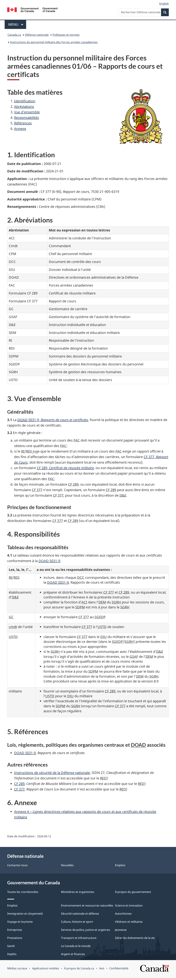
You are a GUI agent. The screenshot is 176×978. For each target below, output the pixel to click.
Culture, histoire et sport (77, 922)
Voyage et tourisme (20, 922)
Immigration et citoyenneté (25, 913)
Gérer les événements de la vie (135, 938)
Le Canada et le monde (76, 946)
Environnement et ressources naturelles (87, 905)
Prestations (14, 938)
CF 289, (65, 467)
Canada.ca (14, 35)
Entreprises (14, 930)
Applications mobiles (45, 968)
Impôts (11, 954)
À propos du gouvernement (133, 892)
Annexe (20, 128)
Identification (24, 101)
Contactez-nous (17, 865)
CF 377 (19, 789)
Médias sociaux (17, 968)
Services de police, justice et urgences (85, 930)
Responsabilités (26, 117)
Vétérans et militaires (129, 922)
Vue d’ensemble (27, 112)
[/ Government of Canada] (32, 10)
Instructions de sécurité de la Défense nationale (52, 772)
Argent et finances (73, 954)
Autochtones (123, 913)
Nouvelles (67, 865)
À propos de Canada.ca (79, 968)
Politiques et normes (66, 35)
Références (23, 123)
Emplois (120, 865)
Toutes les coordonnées (22, 892)
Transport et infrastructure (78, 938)
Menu (17, 24)
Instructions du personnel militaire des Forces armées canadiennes (54, 42)
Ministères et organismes (77, 892)
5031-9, (52, 419)
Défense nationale (37, 35)
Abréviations (24, 106)
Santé (11, 946)
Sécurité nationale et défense (80, 913)
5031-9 (49, 560)
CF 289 (19, 783)
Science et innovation (129, 905)
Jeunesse (120, 930)
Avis (101, 968)
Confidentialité (118, 968)
